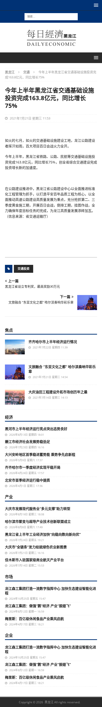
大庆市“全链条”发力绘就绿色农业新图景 (36, 547)
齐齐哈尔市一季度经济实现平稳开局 (32, 467)
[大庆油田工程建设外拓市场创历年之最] (15, 397)
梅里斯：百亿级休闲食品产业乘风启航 (34, 618)
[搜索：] (51, 16)
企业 (9, 635)
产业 (9, 497)
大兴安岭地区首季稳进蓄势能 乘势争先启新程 (40, 454)
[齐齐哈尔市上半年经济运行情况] (15, 347)
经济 (9, 417)
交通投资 (23, 269)
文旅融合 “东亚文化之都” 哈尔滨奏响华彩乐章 (62, 368)
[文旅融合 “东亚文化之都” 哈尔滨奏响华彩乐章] (15, 372)
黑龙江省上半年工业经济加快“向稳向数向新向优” (43, 534)
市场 (9, 576)
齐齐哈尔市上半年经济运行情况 (52, 341)
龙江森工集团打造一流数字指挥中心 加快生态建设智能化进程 (50, 590)
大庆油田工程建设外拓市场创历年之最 (57, 391)
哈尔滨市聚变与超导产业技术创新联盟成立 (38, 521)
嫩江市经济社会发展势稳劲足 (27, 441)
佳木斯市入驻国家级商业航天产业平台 (34, 559)
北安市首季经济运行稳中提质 (27, 480)
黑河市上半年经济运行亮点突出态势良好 (36, 428)
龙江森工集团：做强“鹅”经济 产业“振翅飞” (38, 605)
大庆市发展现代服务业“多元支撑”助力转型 (37, 508)
